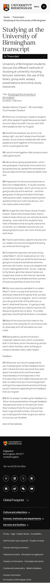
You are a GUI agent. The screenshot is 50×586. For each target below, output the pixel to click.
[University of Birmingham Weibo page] (15, 489)
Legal (13, 534)
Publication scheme (11, 554)
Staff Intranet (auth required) (15, 540)
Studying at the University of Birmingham (25, 20)
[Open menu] (44, 7)
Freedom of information (13, 561)
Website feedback (34, 568)
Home (7, 17)
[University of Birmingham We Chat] (23, 489)
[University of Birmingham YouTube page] (32, 489)
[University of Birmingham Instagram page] (6, 478)
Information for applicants (32, 554)
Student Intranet (37, 540)
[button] (25, 56)
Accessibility (36, 534)
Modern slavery (23, 534)
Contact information (12, 575)
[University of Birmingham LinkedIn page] (15, 478)
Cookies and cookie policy (14, 568)
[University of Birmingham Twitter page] (23, 478)
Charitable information (34, 561)
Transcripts (18, 17)
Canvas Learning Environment (16, 547)
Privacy (6, 534)
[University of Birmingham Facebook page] (32, 478)
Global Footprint (13, 500)
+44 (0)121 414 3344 (16, 466)
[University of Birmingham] (17, 7)
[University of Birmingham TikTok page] (6, 489)
